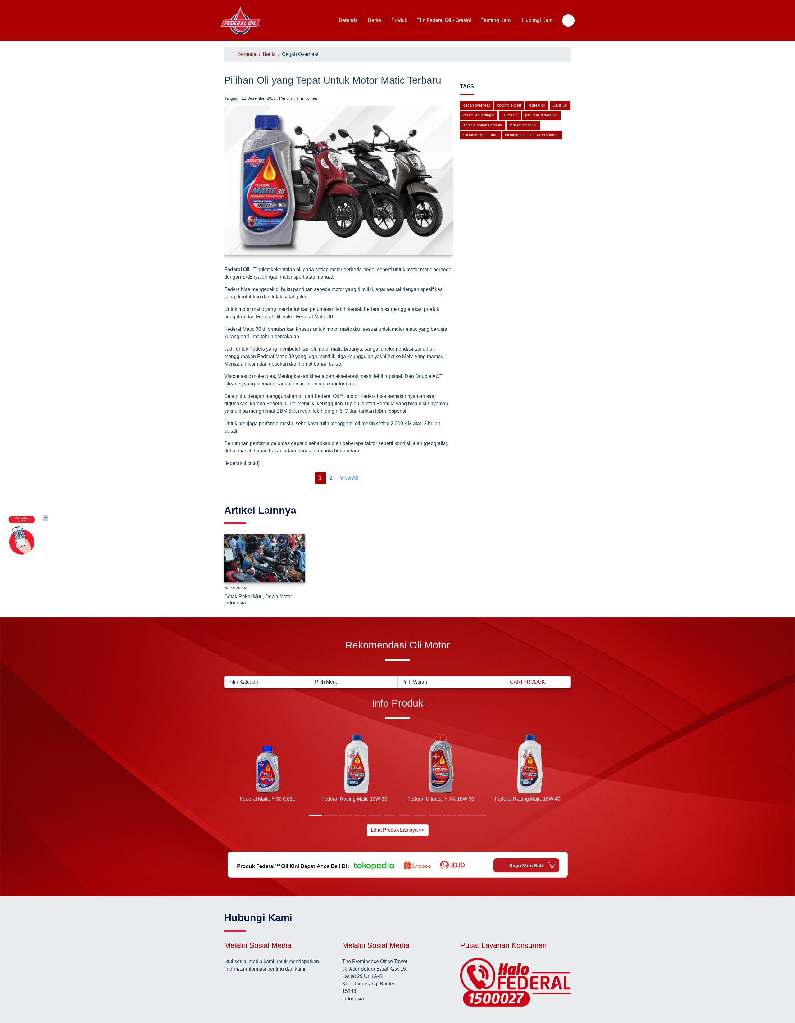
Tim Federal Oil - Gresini (444, 20)
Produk (399, 20)
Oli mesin (510, 115)
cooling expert (509, 105)
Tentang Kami (496, 20)
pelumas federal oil (541, 115)
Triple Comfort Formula (482, 125)
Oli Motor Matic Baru (480, 135)
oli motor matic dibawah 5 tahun (532, 135)
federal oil (537, 105)
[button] (229, 774)
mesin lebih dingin (478, 115)
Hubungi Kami (538, 20)
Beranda (348, 20)
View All (349, 477)
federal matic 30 (523, 125)
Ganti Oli (560, 105)
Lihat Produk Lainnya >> (398, 830)
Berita (374, 20)
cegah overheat (476, 105)
